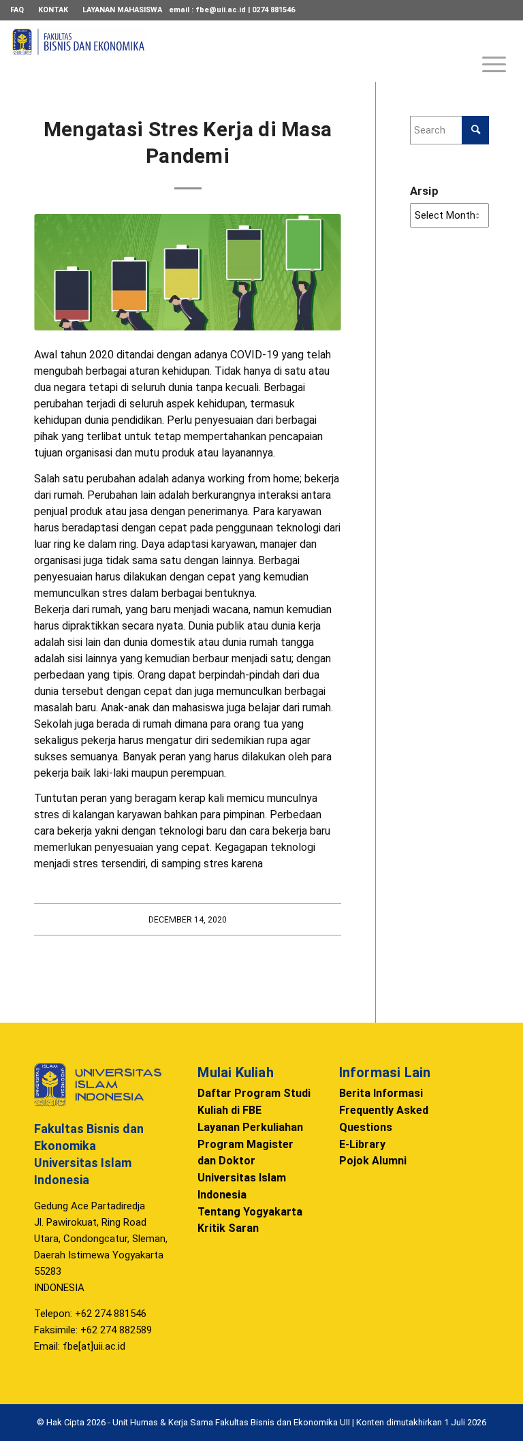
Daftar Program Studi (254, 1093)
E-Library (362, 1144)
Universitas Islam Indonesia (241, 1186)
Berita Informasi (381, 1093)
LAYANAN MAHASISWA (122, 9)
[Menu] (487, 51)
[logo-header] (78, 58)
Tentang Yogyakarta (249, 1211)
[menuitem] (20, 10)
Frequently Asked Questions (383, 1119)
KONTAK (53, 9)
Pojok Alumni (373, 1160)
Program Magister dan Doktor (245, 1153)
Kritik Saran (228, 1228)
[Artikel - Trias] (187, 272)
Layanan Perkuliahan (250, 1127)
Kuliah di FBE (229, 1110)
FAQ (17, 9)
